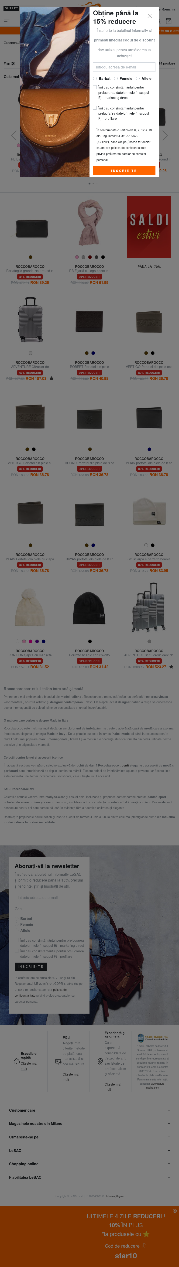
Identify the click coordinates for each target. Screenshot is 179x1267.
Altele (146, 78)
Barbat (104, 78)
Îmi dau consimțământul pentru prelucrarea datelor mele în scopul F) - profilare (123, 113)
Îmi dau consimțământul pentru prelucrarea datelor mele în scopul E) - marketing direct (123, 92)
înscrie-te (124, 171)
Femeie (126, 78)
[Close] (149, 16)
